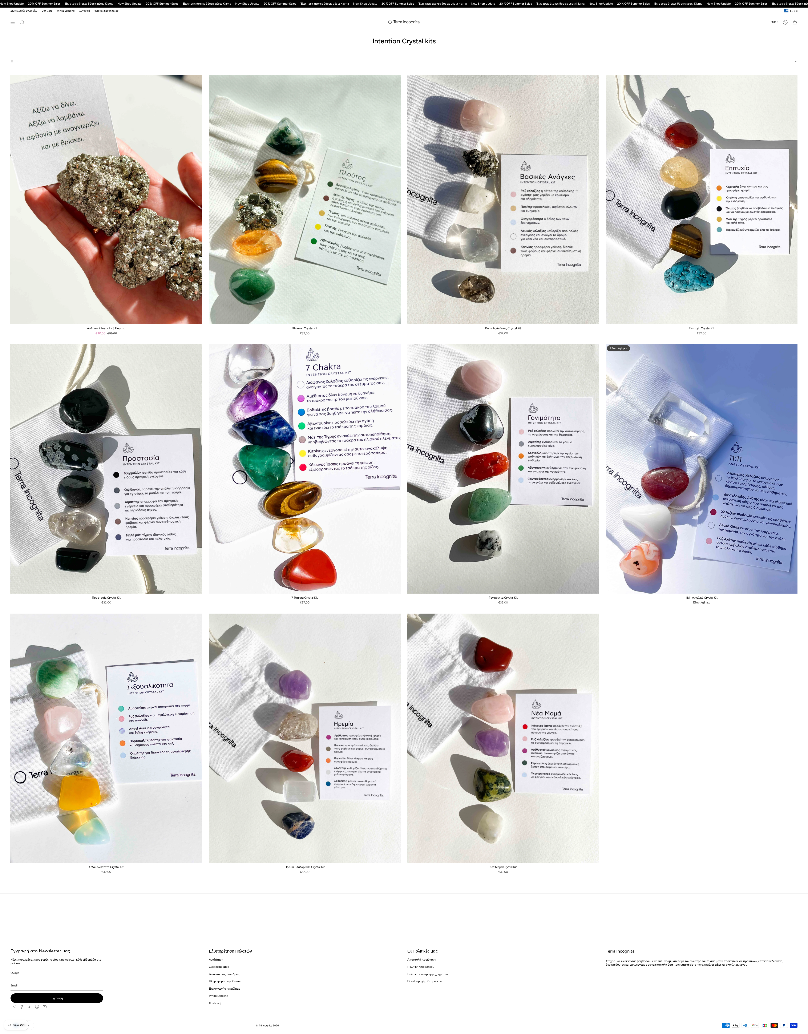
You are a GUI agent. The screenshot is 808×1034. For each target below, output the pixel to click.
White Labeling (65, 10)
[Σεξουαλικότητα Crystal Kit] (106, 738)
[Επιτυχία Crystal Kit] (701, 199)
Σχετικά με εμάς (219, 967)
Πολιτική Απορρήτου (420, 967)
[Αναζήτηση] (22, 22)
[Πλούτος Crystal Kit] (304, 199)
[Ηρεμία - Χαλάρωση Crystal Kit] (304, 738)
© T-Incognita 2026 (267, 1025)
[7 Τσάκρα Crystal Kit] (304, 469)
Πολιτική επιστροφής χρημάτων (427, 974)
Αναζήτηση (216, 959)
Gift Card (47, 10)
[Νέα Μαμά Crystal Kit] (503, 738)
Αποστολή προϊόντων (421, 959)
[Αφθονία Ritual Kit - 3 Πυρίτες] (106, 199)
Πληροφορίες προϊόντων (225, 981)
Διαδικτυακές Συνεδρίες (24, 10)
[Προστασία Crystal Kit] (106, 469)
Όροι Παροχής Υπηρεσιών (424, 981)
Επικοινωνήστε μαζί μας (224, 988)
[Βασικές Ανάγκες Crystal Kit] (503, 199)
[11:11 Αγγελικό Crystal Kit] (701, 469)
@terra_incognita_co (106, 10)
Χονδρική (84, 10)
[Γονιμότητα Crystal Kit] (503, 469)
